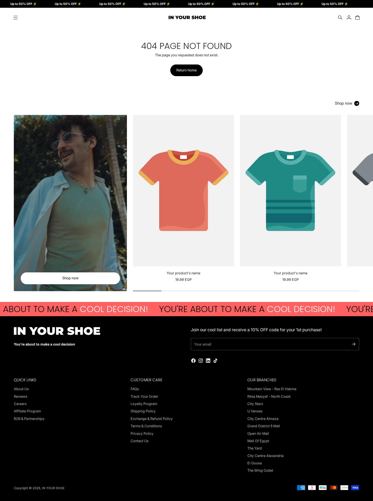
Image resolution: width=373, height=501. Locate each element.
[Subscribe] (353, 344)
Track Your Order (144, 396)
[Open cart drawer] (357, 17)
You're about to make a (220, 309)
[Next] (354, 198)
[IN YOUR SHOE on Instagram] (200, 360)
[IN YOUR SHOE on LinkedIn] (208, 360)
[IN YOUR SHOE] (186, 17)
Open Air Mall (258, 433)
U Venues (254, 411)
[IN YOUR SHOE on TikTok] (215, 360)
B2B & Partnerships (29, 418)
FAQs (135, 389)
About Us (21, 389)
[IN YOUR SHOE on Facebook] (193, 360)
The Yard (254, 448)
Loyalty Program (144, 404)
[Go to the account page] (349, 17)
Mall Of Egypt (258, 441)
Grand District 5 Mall (263, 426)
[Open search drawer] (340, 17)
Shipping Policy (143, 411)
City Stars (255, 404)
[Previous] (138, 198)
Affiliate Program (27, 411)
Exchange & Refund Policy (152, 418)
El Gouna (254, 463)
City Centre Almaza (262, 418)
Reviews (20, 396)
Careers (20, 404)
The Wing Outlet (260, 470)
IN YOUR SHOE (53, 488)
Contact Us (140, 441)
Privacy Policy (142, 433)
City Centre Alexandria (265, 456)
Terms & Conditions (146, 426)
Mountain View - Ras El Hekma (271, 389)
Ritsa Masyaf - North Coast (269, 396)
